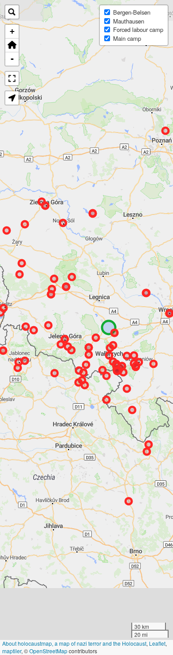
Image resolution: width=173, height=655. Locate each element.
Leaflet (157, 643)
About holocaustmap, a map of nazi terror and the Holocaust (74, 643)
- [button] (12, 58)
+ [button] (12, 31)
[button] (12, 45)
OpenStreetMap (48, 651)
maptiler (11, 651)
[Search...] (12, 12)
